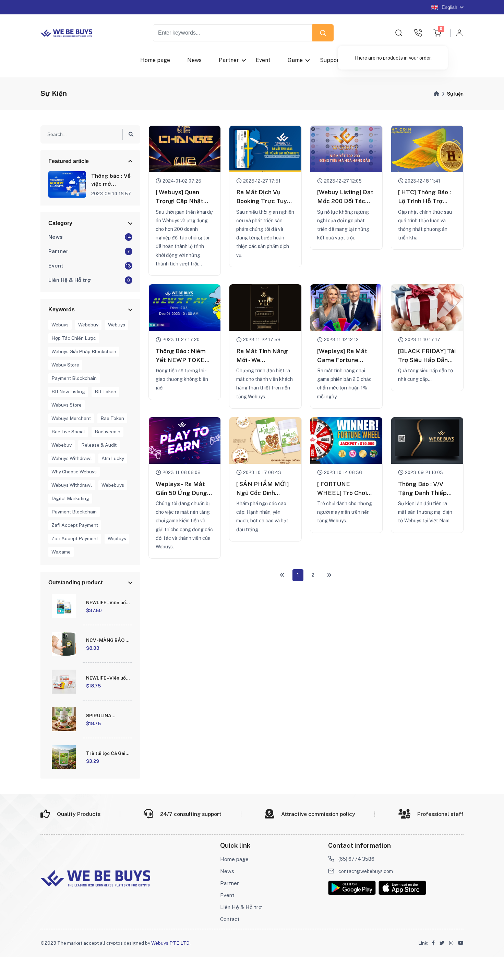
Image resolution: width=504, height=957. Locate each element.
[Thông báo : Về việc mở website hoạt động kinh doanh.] (67, 184)
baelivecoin (107, 431)
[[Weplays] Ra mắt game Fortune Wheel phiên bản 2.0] (346, 307)
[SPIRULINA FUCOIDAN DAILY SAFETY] (63, 719)
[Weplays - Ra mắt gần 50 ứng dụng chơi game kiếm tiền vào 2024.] (185, 440)
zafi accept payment (74, 525)
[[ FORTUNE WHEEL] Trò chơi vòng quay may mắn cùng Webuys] (346, 440)
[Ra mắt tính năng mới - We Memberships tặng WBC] (265, 307)
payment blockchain (74, 378)
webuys (60, 324)
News (194, 60)
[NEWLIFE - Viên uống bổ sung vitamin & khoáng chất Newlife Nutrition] (63, 682)
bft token (105, 391)
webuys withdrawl (71, 458)
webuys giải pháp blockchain (83, 351)
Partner (229, 60)
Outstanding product (75, 582)
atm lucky (112, 458)
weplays (117, 538)
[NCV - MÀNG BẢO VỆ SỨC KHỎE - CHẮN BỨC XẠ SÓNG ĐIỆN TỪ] (63, 644)
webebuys (112, 485)
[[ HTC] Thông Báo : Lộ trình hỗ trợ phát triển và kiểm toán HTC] (427, 149)
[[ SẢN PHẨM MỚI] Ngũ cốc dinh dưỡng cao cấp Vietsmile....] (265, 440)
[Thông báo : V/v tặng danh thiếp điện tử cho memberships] (427, 440)
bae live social (68, 431)
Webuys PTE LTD (170, 943)
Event (263, 60)
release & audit (99, 445)
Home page (155, 60)
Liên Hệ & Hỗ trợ (241, 907)
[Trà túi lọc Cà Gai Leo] (63, 757)
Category (60, 223)
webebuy (88, 324)
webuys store (66, 405)
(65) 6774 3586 (356, 859)
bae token (112, 418)
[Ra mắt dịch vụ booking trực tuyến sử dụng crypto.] (265, 149)
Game (295, 60)
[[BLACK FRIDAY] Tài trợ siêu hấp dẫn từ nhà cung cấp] (427, 307)
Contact (230, 919)
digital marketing (70, 498)
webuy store (65, 365)
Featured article (68, 161)
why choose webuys (74, 471)
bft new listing (68, 391)
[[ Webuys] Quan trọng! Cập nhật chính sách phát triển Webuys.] (185, 149)
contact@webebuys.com (365, 871)
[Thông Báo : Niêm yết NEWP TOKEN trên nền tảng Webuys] (185, 307)
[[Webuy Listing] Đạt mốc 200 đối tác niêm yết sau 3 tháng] (346, 149)
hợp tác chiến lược (73, 338)
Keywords (61, 309)
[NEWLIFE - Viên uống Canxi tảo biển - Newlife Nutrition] (63, 606)
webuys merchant (71, 418)
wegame (61, 552)
